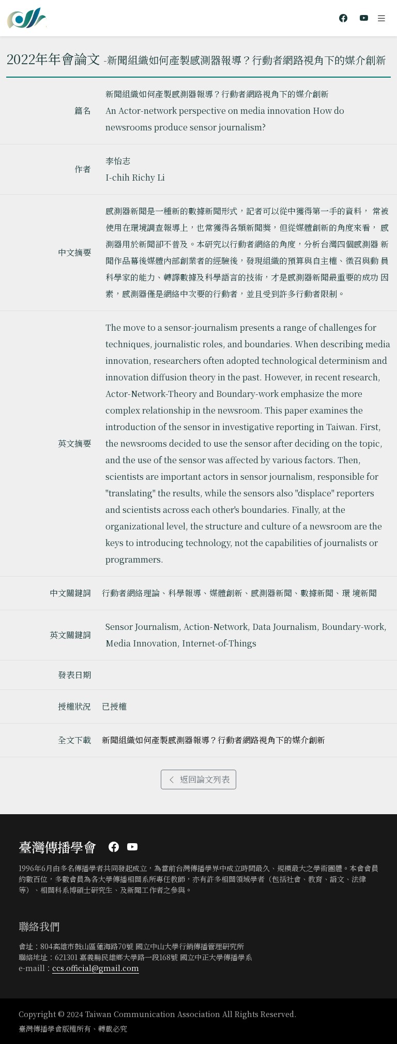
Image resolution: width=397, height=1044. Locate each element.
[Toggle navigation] (381, 18)
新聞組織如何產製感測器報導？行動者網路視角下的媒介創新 (213, 740)
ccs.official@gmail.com (95, 968)
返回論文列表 (205, 779)
